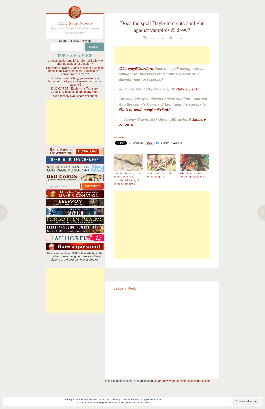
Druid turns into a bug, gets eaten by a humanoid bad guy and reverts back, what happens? (74, 81)
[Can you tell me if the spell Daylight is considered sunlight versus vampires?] (128, 162)
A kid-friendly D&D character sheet (75, 95)
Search (94, 46)
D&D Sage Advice (75, 23)
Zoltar (177, 38)
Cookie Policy (142, 402)
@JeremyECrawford (136, 69)
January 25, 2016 (185, 89)
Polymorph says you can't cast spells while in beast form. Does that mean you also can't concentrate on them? (75, 71)
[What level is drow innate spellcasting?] (194, 162)
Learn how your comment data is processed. (183, 380)
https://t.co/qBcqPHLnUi (150, 110)
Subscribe (92, 186)
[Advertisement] (75, 122)
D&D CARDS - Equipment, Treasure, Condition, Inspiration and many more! (75, 90)
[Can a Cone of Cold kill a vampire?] (161, 162)
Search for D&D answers (75, 40)
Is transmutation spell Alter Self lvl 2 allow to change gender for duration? (75, 62)
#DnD (123, 110)
